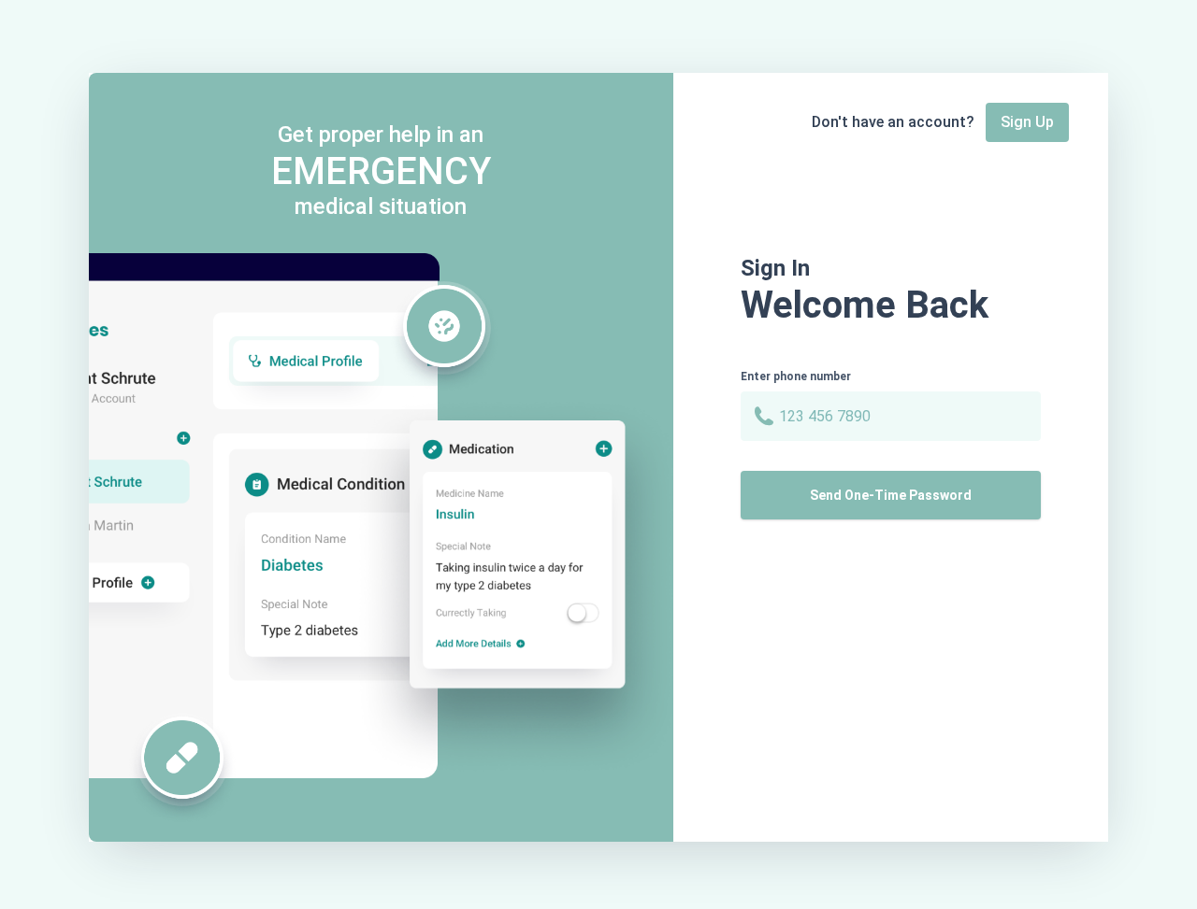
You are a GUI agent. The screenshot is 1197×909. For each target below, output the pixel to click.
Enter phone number (796, 376)
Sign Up (1027, 122)
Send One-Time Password (891, 495)
